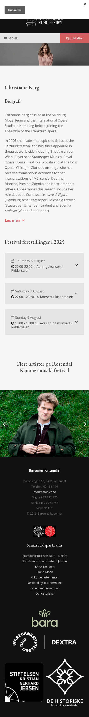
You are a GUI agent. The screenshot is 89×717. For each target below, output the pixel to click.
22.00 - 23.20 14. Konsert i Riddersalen (44, 297)
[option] (44, 423)
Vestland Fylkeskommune (45, 583)
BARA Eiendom (44, 566)
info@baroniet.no (44, 492)
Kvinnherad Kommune (44, 588)
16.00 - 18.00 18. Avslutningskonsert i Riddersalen (41, 325)
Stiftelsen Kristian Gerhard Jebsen (44, 561)
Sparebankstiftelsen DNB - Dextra (44, 556)
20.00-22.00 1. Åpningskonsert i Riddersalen (37, 268)
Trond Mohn (44, 572)
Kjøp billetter (74, 38)
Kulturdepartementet (45, 577)
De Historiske (45, 593)
